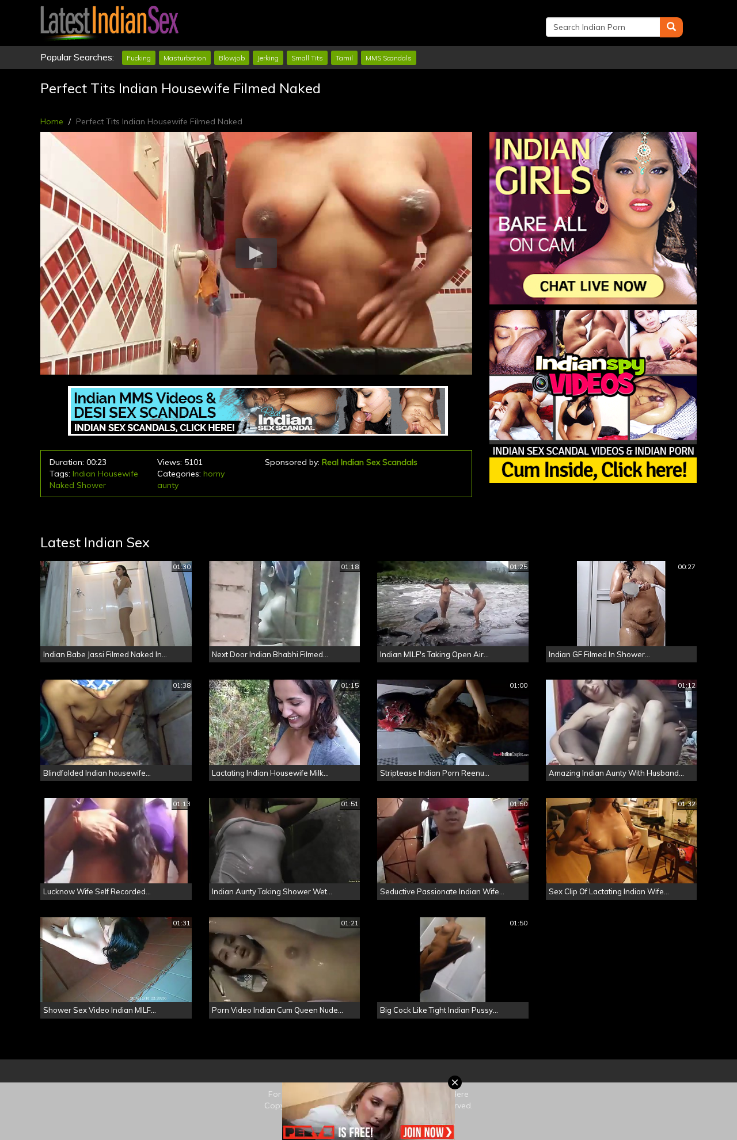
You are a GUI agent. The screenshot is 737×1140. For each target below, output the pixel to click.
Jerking (268, 58)
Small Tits (307, 58)
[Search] (671, 27)
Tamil (344, 58)
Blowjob (232, 58)
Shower (91, 485)
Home (51, 121)
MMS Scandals (389, 58)
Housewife (118, 473)
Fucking (139, 58)
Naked (62, 485)
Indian (84, 473)
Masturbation (185, 58)
